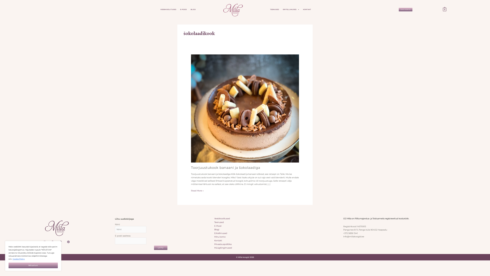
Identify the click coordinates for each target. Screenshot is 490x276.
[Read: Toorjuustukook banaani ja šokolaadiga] (245, 108)
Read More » (197, 190)
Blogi (216, 229)
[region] (33, 256)
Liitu (161, 248)
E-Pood (183, 9)
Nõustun (33, 265)
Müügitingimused (223, 248)
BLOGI (193, 9)
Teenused (274, 9)
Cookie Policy (19, 259)
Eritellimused (290, 9)
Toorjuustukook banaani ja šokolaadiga (225, 168)
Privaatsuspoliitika (223, 244)
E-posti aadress (123, 236)
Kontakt (307, 9)
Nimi (117, 224)
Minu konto (220, 237)
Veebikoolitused (168, 9)
